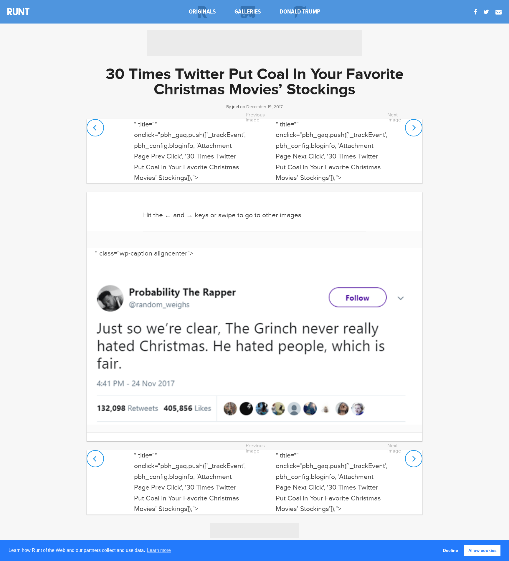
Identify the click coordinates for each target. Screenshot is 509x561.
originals (202, 11)
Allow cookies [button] (482, 550)
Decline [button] (450, 550)
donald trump (300, 11)
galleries (247, 11)
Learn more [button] (159, 550)
